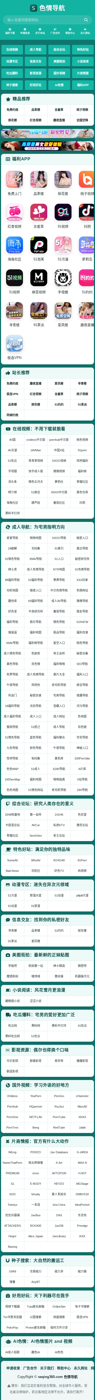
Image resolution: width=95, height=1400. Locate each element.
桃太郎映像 (35, 1162)
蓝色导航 (35, 737)
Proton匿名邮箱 (36, 1327)
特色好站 (83, 49)
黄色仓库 (82, 492)
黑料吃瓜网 (12, 1036)
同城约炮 (12, 415)
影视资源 (35, 73)
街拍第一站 (35, 965)
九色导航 (12, 747)
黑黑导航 (59, 579)
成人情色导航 (12, 653)
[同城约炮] (47, 133)
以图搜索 (35, 1317)
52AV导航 (59, 768)
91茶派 (82, 404)
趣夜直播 (59, 120)
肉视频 (82, 870)
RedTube (59, 1127)
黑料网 (35, 1025)
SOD (12, 1194)
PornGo (59, 1096)
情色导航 (59, 621)
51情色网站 (35, 789)
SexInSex (36, 835)
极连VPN (12, 394)
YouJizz (59, 1106)
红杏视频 (35, 120)
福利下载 (10, 33)
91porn (82, 450)
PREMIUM (12, 1173)
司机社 (35, 870)
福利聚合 (59, 737)
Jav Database (59, 1152)
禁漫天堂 (35, 895)
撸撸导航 (82, 600)
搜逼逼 (12, 632)
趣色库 (12, 600)
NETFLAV (35, 1117)
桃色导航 (82, 642)
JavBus (36, 1215)
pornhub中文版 (59, 439)
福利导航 (12, 621)
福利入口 (82, 674)
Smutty (35, 1194)
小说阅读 (83, 61)
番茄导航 (59, 611)
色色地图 (12, 789)
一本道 (35, 1204)
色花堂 (82, 814)
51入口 (59, 558)
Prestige (82, 1225)
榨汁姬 (12, 492)
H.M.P (82, 1173)
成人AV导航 (58, 600)
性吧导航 (12, 758)
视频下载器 (12, 1306)
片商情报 (83, 73)
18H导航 (82, 789)
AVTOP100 (59, 1173)
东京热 (82, 1215)
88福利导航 (12, 579)
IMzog (12, 1152)
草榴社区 (82, 481)
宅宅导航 (82, 737)
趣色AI (35, 1352)
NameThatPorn (12, 1162)
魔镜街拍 (12, 976)
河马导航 (82, 705)
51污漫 (12, 895)
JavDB (59, 1225)
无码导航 (35, 705)
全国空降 (82, 120)
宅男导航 (59, 695)
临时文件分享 (59, 1327)
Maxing (12, 1246)
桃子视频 (82, 109)
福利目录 (82, 632)
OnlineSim (59, 1306)
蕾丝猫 (59, 976)
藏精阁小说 (12, 1001)
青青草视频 (35, 460)
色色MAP (12, 768)
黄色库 (59, 758)
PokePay (12, 1327)
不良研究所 (35, 611)
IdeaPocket (82, 1204)
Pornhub (12, 1106)
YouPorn (35, 1096)
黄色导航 (12, 663)
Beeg (35, 1127)
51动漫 (59, 895)
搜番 (12, 1281)
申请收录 (25, 33)
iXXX (82, 1236)
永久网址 (85, 33)
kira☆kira (59, 1204)
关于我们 (47, 1368)
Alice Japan (35, 1236)
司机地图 (12, 590)
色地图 (82, 716)
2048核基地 (12, 814)
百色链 (82, 726)
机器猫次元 (82, 976)
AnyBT (35, 1281)
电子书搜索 (82, 1306)
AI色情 (59, 85)
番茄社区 (59, 502)
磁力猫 (82, 1271)
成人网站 (59, 716)
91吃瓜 (82, 1025)
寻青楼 (82, 383)
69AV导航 (12, 642)
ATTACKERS (12, 1225)
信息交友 (35, 61)
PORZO (35, 1152)
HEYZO (59, 1183)
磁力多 (59, 1271)
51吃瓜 (12, 460)
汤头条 (12, 481)
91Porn (82, 860)
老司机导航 (59, 684)
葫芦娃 (35, 502)
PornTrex (12, 1127)
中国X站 (59, 450)
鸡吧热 (35, 684)
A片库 (82, 768)
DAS (59, 1215)
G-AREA (82, 1152)
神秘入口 (82, 747)
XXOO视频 (59, 460)
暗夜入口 (35, 590)
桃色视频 (82, 439)
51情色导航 (12, 737)
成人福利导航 (12, 716)
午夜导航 (12, 684)
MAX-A (82, 1162)
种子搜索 (12, 85)
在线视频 (12, 49)
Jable (82, 1127)
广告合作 (55, 33)
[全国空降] (47, 145)
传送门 (12, 695)
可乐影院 (12, 1060)
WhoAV (35, 860)
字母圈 (12, 471)
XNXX (82, 1117)
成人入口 (35, 716)
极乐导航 (35, 621)
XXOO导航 (59, 537)
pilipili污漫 (82, 895)
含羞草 (59, 109)
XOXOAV (59, 860)
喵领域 (35, 976)
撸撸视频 (59, 471)
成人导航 (35, 49)
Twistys (12, 1204)
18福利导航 (12, 705)
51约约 (59, 404)
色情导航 (52, 8)
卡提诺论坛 (12, 825)
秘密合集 (82, 653)
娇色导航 (35, 747)
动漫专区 (12, 61)
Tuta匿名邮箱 (35, 1306)
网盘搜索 (59, 1317)
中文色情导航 (59, 590)
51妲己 (35, 726)
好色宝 (12, 611)
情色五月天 (35, 481)
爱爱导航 (12, 537)
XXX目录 (82, 579)
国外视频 (59, 73)
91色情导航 (82, 569)
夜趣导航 (82, 695)
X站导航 (82, 779)
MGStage (82, 1183)
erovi (35, 1173)
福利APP (83, 85)
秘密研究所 (82, 558)
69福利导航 (35, 600)
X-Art (59, 1162)
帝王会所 (59, 653)
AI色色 (59, 1352)
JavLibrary (59, 1236)
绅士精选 (59, 965)
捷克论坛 (82, 825)
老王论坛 (59, 835)
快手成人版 (35, 471)
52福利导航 (35, 579)
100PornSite (82, 758)
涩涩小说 (35, 1001)
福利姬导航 (35, 642)
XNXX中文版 (59, 492)
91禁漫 (35, 906)
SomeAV (12, 860)
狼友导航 (82, 611)
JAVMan (35, 450)
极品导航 (59, 632)
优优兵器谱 (12, 1215)
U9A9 (12, 1271)
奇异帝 (59, 1060)
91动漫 (12, 906)
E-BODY (35, 1183)
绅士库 (12, 569)
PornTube (59, 1117)
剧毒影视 (35, 1060)
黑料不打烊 (12, 513)
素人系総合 (59, 1194)
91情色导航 (12, 558)
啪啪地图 (35, 537)
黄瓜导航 (82, 548)
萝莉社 (59, 481)
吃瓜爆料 (12, 73)
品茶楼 (35, 109)
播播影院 (82, 1060)
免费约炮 (12, 109)
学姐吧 (12, 965)
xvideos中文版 (35, 439)
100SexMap (12, 779)
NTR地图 (59, 569)
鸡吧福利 (82, 460)
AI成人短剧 (12, 1352)
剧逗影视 (12, 1071)
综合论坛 (59, 49)
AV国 (12, 439)
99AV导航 (36, 558)
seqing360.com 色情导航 (58, 1377)
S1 (12, 1183)
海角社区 (12, 502)
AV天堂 (12, 450)
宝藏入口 (59, 705)
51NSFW (82, 621)
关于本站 (40, 33)
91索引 (59, 548)
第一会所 (35, 814)
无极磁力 (35, 1271)
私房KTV (59, 825)
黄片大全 (59, 674)
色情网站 (82, 590)
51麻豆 (35, 492)
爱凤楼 (59, 383)
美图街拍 (59, 61)
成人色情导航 (35, 569)
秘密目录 (35, 695)
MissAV (82, 1106)
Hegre (12, 1236)
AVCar (36, 825)
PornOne (12, 1117)
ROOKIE (35, 1225)
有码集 (35, 758)
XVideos (12, 1096)
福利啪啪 (59, 663)
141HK (59, 814)
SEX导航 (82, 663)
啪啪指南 (59, 779)
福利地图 (35, 632)
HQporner (35, 1106)
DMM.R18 (82, 1194)
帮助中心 (70, 33)
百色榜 (35, 663)
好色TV (59, 870)
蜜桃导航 (12, 726)
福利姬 (82, 471)
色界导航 (12, 674)
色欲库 (35, 653)
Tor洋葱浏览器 (12, 1317)
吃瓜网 (12, 1025)
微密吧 (82, 965)
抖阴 (82, 502)
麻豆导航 (82, 684)
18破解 (12, 548)
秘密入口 (82, 537)
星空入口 (59, 642)
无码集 (35, 548)
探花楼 (12, 120)
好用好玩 (35, 85)
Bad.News (12, 870)
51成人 (35, 768)
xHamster (82, 1096)
